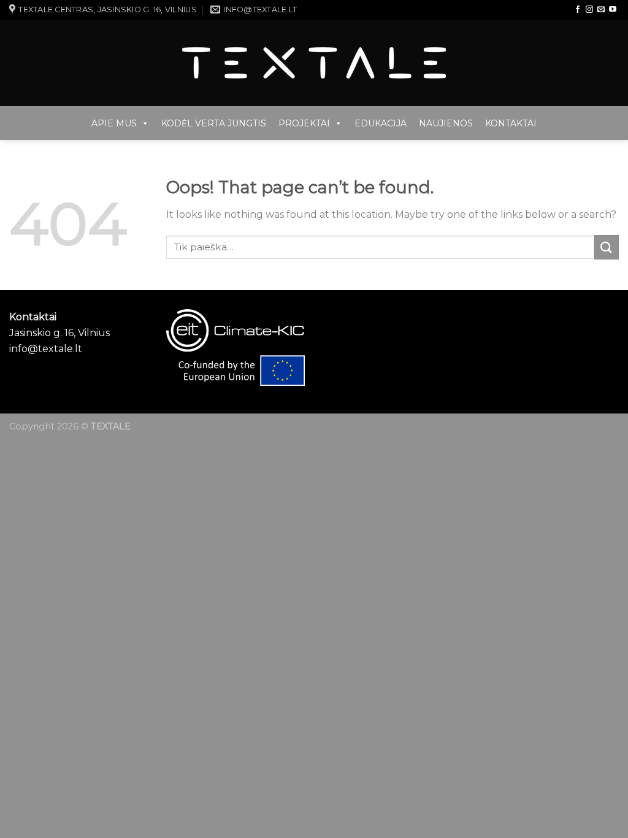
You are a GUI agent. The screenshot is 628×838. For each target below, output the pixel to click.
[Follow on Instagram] (589, 10)
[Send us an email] (601, 10)
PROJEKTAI (304, 123)
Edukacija (380, 123)
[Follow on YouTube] (612, 10)
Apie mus (114, 123)
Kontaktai (511, 123)
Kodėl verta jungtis (213, 123)
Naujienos (446, 123)
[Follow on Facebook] (577, 10)
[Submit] (606, 247)
